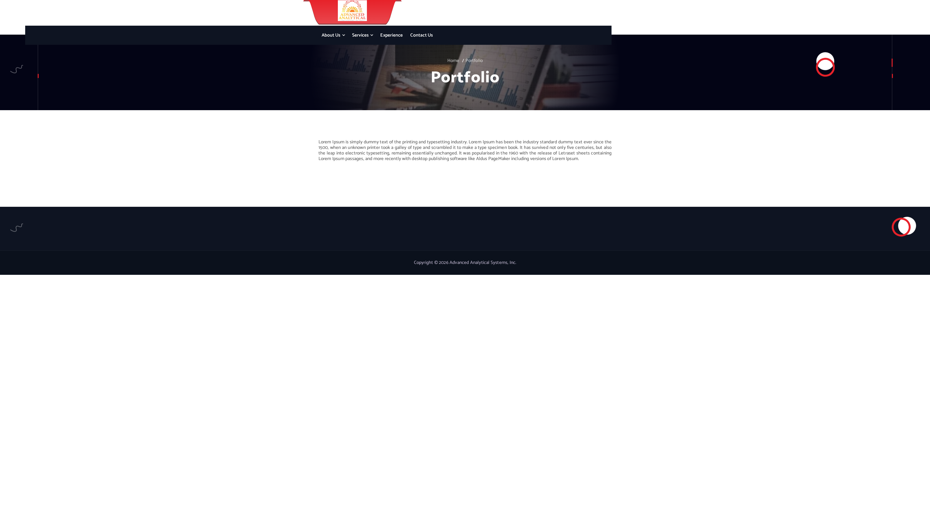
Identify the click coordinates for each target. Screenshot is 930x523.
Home (453, 60)
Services (360, 35)
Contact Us (421, 35)
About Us (331, 35)
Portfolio (474, 60)
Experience (391, 35)
